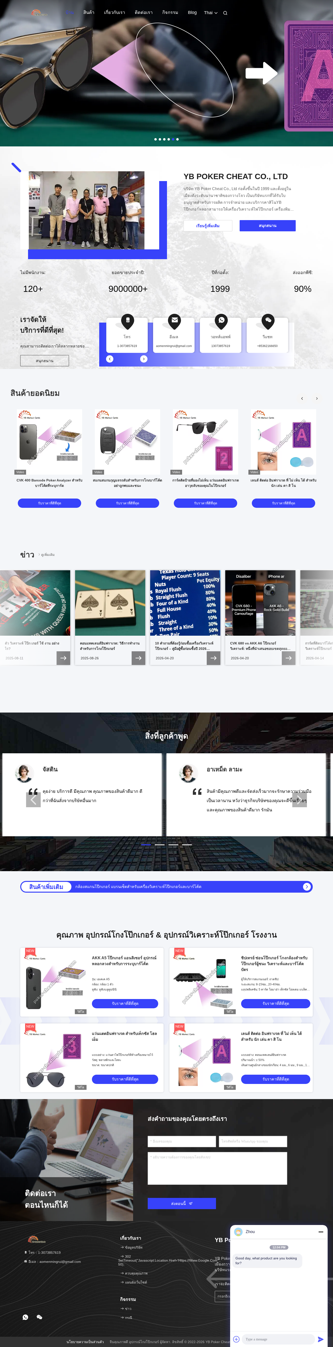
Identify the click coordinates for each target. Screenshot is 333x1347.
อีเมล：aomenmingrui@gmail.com (54, 1262)
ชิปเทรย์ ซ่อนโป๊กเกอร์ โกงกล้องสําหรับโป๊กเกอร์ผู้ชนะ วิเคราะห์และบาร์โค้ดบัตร (274, 964)
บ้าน (70, 12)
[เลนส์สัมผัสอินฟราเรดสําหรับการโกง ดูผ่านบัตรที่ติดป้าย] (307, 887)
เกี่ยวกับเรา (114, 12)
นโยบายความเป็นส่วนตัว (85, 1342)
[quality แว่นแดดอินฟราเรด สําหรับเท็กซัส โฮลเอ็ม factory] (55, 1058)
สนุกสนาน (44, 361)
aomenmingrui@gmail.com (174, 346)
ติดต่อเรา (144, 12)
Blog (192, 12)
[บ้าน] (40, 12)
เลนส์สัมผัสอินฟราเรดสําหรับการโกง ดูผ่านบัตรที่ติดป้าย (122, 887)
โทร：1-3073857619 (44, 1253)
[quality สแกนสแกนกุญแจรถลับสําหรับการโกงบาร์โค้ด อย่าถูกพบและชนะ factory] (127, 442)
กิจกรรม (170, 12)
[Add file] (236, 1339)
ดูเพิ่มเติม (48, 555)
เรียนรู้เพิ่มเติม (208, 226)
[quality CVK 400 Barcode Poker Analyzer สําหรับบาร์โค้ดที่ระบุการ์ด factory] (49, 442)
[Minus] (321, 1232)
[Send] (321, 1339)
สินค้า (88, 12)
